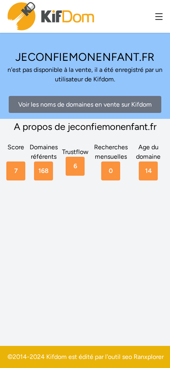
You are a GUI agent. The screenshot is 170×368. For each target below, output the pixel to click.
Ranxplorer (149, 356)
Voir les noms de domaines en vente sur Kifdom (85, 104)
